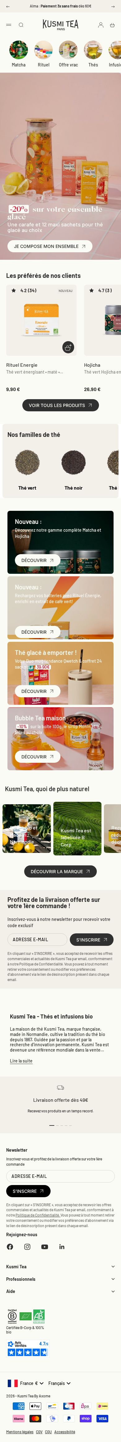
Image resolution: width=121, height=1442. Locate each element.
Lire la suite (21, 1060)
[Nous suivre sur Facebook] (10, 1247)
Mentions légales (20, 1432)
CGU (48, 1432)
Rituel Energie (22, 365)
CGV (39, 1432)
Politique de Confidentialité (41, 964)
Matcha (18, 64)
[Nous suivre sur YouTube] (44, 1247)
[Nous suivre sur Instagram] (27, 1247)
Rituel (43, 64)
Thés (93, 64)
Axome (44, 1396)
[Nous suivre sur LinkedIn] (62, 1247)
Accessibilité (64, 1432)
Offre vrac (68, 64)
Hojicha (92, 365)
